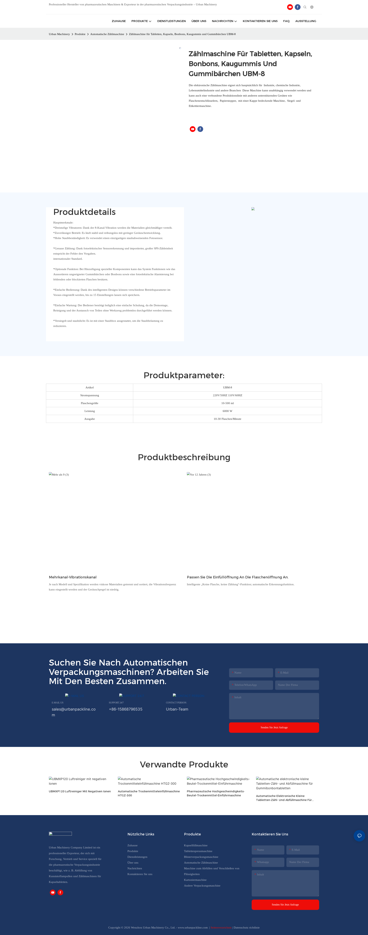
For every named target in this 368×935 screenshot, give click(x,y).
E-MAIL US (57, 702)
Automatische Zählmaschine (107, 34)
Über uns (132, 862)
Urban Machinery (59, 34)
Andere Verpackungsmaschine (202, 885)
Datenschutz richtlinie (247, 927)
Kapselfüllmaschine (196, 845)
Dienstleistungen (137, 856)
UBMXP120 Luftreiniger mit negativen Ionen (80, 791)
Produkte (80, 34)
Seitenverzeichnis (221, 927)
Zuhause (132, 845)
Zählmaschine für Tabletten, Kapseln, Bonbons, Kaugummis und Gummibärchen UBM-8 (182, 34)
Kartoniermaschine (195, 879)
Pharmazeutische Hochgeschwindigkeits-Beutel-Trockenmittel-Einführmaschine (216, 793)
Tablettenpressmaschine (198, 851)
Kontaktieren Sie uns (139, 874)
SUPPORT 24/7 (116, 702)
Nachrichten (134, 868)
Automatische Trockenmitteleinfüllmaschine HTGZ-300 (149, 793)
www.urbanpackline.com (193, 927)
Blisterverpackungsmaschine (201, 856)
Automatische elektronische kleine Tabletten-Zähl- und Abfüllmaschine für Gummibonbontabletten (284, 798)
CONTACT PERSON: (176, 702)
